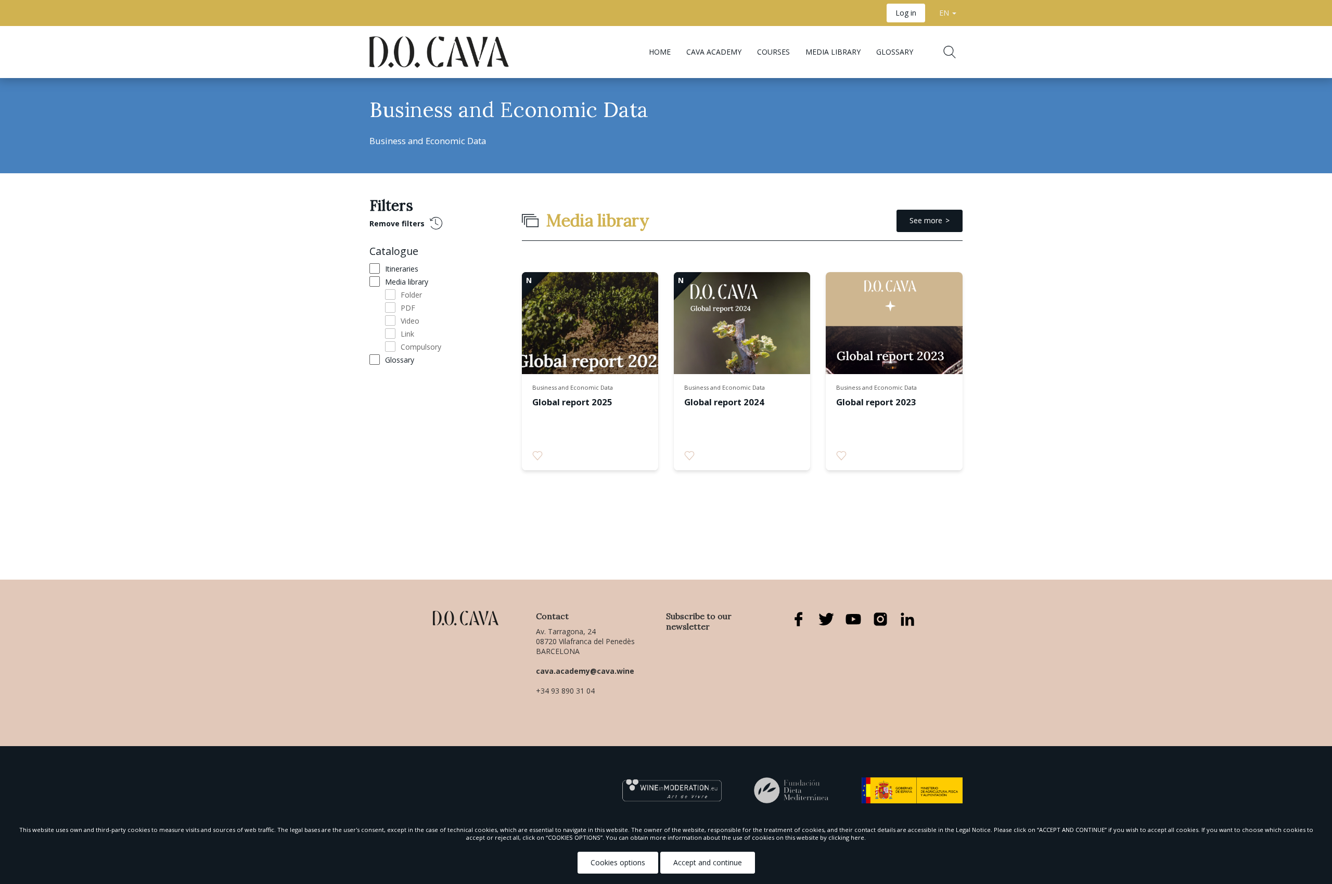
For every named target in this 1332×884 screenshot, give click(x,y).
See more (926, 220)
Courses (773, 52)
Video (410, 321)
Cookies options (618, 862)
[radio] (537, 456)
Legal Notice (973, 830)
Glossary (894, 52)
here (857, 837)
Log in (905, 13)
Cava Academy (713, 52)
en (945, 13)
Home (660, 52)
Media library (833, 52)
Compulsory (421, 347)
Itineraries (401, 269)
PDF (408, 308)
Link (407, 334)
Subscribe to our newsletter (699, 621)
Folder (411, 295)
